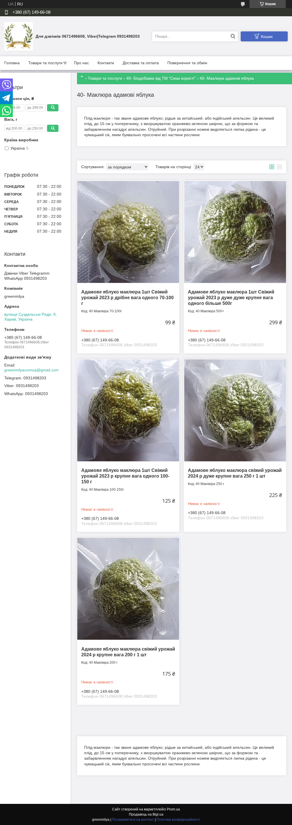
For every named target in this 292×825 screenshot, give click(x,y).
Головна (12, 63)
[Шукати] (233, 36)
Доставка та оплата (141, 63)
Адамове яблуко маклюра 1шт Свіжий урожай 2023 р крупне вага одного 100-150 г (125, 476)
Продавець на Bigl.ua (146, 814)
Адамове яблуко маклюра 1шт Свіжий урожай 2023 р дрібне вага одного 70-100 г (127, 297)
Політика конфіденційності (178, 820)
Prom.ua (173, 809)
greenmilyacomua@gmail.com (31, 370)
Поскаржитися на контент (133, 820)
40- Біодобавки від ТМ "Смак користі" (161, 78)
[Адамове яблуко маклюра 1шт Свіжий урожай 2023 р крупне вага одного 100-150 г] (128, 410)
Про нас (81, 63)
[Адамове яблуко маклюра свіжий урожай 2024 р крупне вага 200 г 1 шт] (128, 589)
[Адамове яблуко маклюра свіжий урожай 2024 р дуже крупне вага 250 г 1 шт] (235, 410)
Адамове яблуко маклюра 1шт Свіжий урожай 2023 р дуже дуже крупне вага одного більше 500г (231, 297)
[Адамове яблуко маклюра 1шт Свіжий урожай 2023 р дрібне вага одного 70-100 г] (128, 231)
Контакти (106, 63)
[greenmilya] (18, 36)
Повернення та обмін (187, 63)
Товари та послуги (45, 63)
